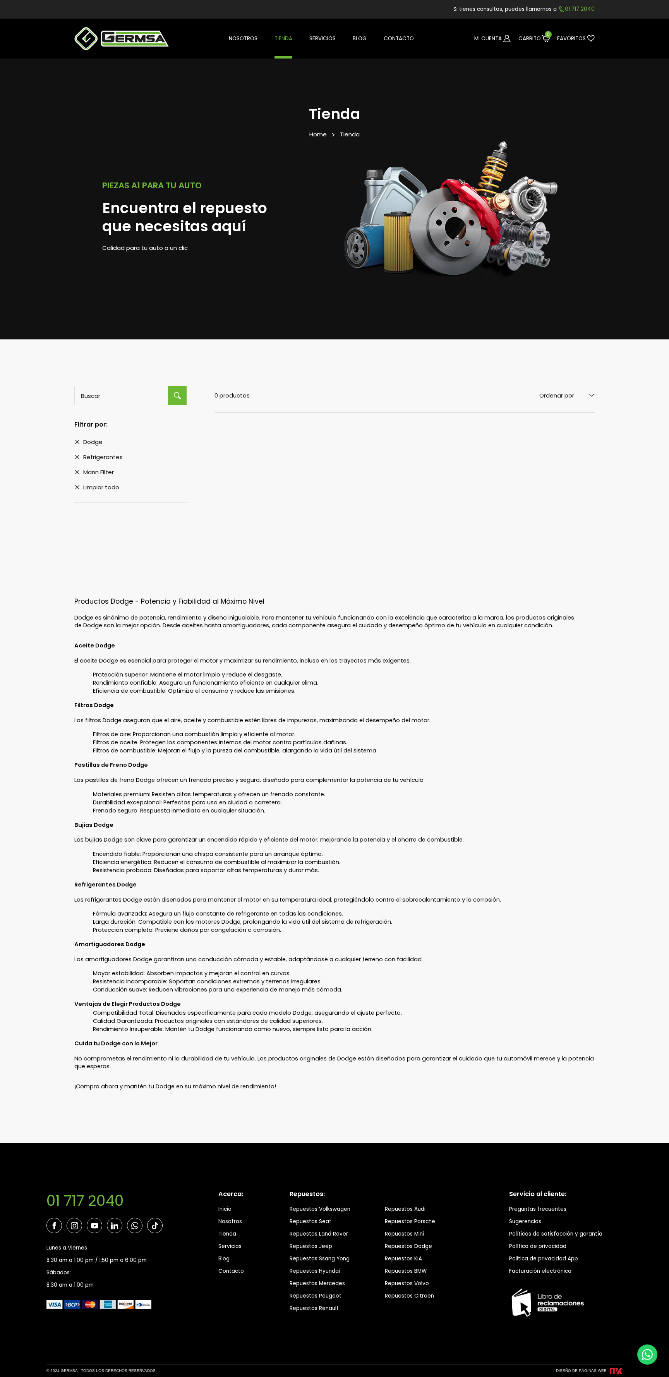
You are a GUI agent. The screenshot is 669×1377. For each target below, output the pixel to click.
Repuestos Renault (314, 1308)
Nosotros (230, 1221)
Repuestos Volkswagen (320, 1209)
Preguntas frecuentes (537, 1209)
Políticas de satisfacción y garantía (555, 1234)
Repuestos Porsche (410, 1221)
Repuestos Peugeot (315, 1296)
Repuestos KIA (403, 1258)
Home (318, 134)
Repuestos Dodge (408, 1246)
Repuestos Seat (310, 1221)
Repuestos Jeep (311, 1246)
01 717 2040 (85, 1200)
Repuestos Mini (404, 1234)
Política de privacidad (537, 1246)
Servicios (230, 1246)
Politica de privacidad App (543, 1258)
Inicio (225, 1209)
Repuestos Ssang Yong (320, 1258)
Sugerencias (525, 1221)
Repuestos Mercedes (317, 1283)
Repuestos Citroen (409, 1296)
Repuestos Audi (405, 1209)
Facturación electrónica (540, 1271)
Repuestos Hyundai (315, 1271)
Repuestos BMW (406, 1271)
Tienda (350, 134)
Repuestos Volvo (407, 1283)
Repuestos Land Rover (319, 1234)
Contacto (231, 1271)
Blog (224, 1258)
